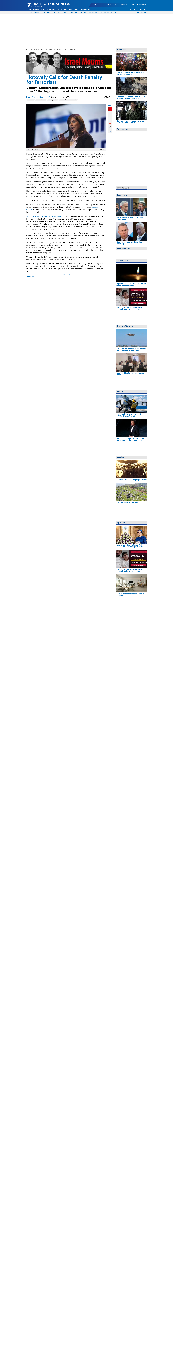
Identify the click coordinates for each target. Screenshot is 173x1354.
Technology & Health (78, 12)
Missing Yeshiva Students (68, 100)
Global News (62, 9)
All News (36, 9)
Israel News (51, 9)
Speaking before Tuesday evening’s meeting (45, 216)
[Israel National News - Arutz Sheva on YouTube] (141, 9)
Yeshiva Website (93, 12)
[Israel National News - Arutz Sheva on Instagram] (137, 9)
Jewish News (73, 9)
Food (43, 12)
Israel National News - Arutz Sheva (43, 5)
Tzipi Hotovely (40, 100)
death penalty (52, 100)
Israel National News (32, 49)
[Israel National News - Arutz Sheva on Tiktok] (145, 9)
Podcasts (66, 12)
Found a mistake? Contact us (66, 275)
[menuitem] (29, 9)
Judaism (37, 12)
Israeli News (43, 49)
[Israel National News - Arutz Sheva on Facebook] (134, 9)
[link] (131, 73)
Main (29, 9)
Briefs (43, 9)
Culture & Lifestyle (53, 12)
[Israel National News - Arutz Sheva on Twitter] (131, 9)
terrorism (31, 100)
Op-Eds (29, 12)
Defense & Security (86, 9)
